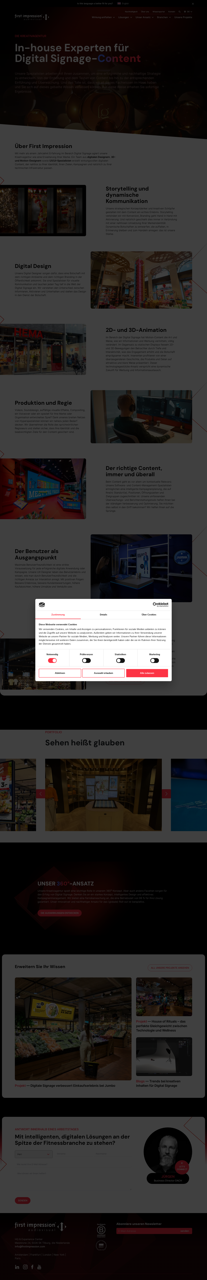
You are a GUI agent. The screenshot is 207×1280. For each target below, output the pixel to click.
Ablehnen (60, 673)
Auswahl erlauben (103, 673)
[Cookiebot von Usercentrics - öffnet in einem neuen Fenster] (155, 605)
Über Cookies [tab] (149, 614)
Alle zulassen (147, 673)
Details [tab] (103, 614)
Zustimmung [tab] (58, 614)
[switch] (86, 660)
